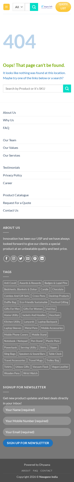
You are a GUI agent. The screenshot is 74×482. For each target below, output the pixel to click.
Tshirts (8, 366)
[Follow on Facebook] (6, 258)
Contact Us (10, 210)
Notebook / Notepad (15, 340)
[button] (6, 7)
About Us (9, 112)
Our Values (10, 147)
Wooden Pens (12, 373)
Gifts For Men (12, 308)
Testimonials (11, 167)
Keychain (54, 315)
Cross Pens (39, 295)
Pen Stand (36, 340)
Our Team (9, 140)
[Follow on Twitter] (21, 258)
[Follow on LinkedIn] (42, 258)
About (26, 470)
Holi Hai (50, 308)
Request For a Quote (17, 203)
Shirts (43, 347)
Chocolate (58, 289)
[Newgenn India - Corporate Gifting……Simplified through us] (47, 7)
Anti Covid (10, 283)
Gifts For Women (33, 308)
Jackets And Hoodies (34, 315)
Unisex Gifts (22, 366)
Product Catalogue (16, 195)
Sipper (53, 347)
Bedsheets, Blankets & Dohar (20, 289)
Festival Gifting (59, 302)
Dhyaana (44, 464)
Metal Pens (31, 328)
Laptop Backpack (47, 321)
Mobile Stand (39, 334)
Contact (46, 470)
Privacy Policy (12, 175)
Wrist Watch (30, 373)
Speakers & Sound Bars (32, 353)
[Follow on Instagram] (13, 258)
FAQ (6, 128)
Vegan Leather (60, 366)
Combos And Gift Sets (16, 295)
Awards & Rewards (30, 283)
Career (7, 183)
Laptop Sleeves (12, 328)
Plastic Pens (53, 340)
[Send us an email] (28, 258)
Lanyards (29, 321)
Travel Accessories (14, 360)
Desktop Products (59, 295)
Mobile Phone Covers (16, 334)
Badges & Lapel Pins (56, 283)
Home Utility (11, 315)
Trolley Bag (52, 360)
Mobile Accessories (52, 328)
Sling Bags (10, 353)
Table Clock (55, 353)
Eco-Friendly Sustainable (34, 302)
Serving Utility (29, 347)
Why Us (8, 120)
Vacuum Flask (40, 366)
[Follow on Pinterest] (35, 258)
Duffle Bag (10, 302)
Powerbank (10, 347)
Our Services (11, 155)
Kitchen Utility (12, 321)
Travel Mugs (36, 360)
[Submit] (34, 7)
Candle (45, 289)
